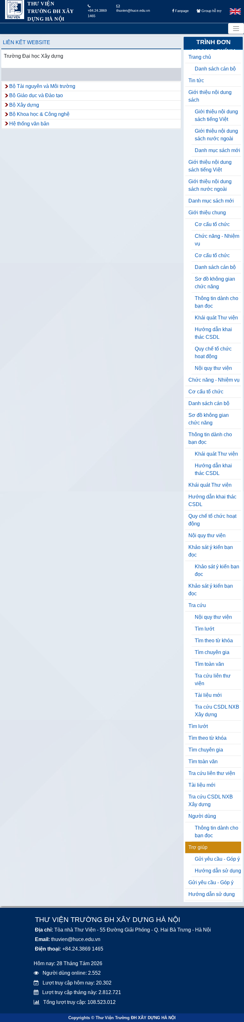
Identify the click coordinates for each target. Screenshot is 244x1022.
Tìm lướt (204, 628)
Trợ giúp (197, 847)
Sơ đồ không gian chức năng (215, 282)
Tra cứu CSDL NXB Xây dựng (217, 710)
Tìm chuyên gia (212, 652)
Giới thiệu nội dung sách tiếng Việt (216, 115)
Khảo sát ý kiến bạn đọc (210, 551)
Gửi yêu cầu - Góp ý (217, 859)
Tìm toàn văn (209, 664)
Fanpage (181, 11)
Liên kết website (26, 42)
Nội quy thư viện (213, 368)
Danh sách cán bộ (215, 68)
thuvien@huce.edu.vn (133, 10)
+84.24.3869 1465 (97, 13)
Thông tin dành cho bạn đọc (216, 302)
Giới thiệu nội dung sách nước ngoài (216, 134)
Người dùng (202, 816)
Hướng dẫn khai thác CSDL (213, 333)
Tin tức (196, 80)
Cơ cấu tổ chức (212, 224)
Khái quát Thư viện (216, 317)
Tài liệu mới (208, 695)
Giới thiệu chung (207, 212)
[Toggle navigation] (236, 28)
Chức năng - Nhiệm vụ (217, 239)
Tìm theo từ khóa (214, 640)
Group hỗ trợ (210, 11)
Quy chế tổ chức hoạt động (213, 352)
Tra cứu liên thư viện (213, 679)
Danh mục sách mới (217, 150)
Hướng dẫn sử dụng (218, 870)
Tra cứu (197, 605)
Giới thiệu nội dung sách (210, 96)
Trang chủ (199, 57)
